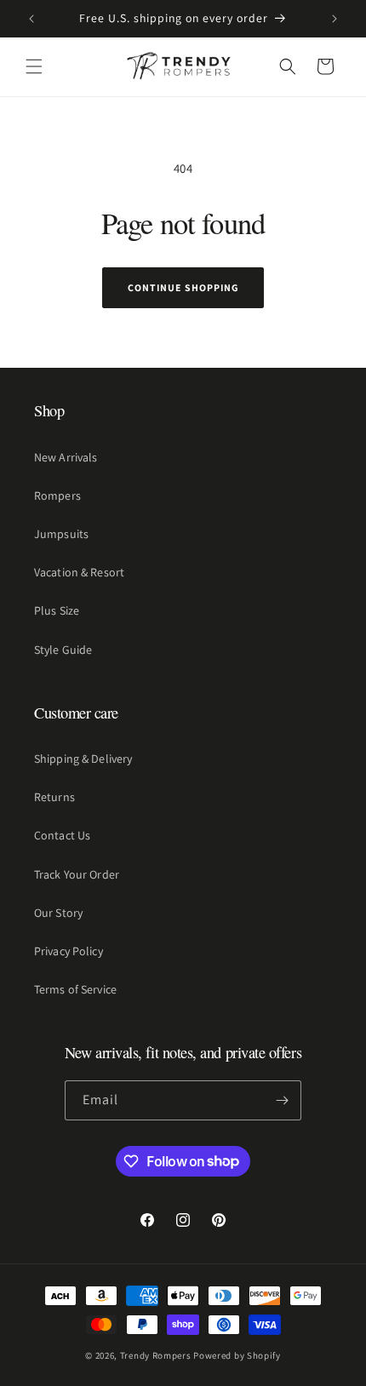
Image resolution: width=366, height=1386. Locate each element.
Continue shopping (183, 287)
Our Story (58, 912)
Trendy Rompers (156, 1355)
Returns (54, 797)
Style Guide (63, 649)
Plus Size (56, 610)
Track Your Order (76, 874)
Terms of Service (75, 989)
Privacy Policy (68, 951)
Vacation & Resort (79, 572)
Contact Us (62, 835)
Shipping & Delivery (83, 758)
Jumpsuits (61, 533)
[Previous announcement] (31, 18)
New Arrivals (65, 457)
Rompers (57, 495)
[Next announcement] (334, 18)
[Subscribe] (281, 1100)
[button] (34, 66)
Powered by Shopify (237, 1355)
